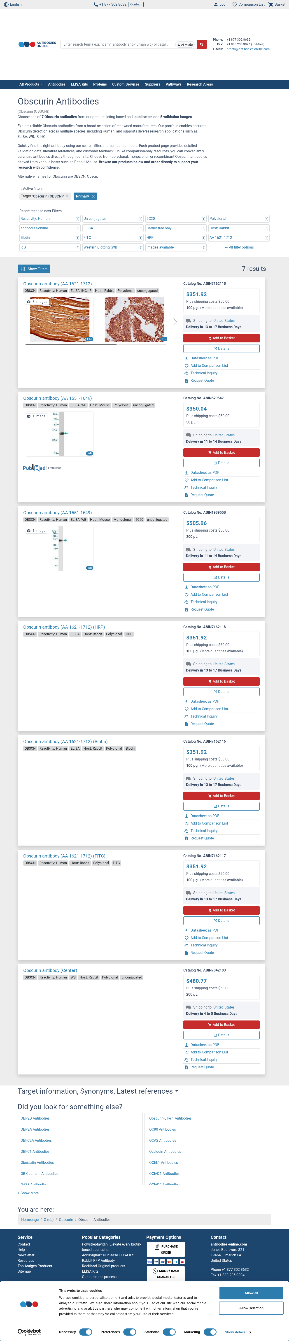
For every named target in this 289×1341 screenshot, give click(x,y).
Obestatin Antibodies (37, 1162)
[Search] (202, 44)
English (16, 4)
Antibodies (56, 84)
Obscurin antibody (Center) (50, 970)
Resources (26, 1260)
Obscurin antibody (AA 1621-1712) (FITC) (64, 856)
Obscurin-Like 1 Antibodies (170, 1118)
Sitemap (24, 1271)
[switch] (129, 1332)
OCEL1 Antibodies (163, 1162)
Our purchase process (99, 1277)
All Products (29, 84)
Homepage (30, 1220)
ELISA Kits (79, 84)
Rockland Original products (103, 1266)
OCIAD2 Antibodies (164, 1185)
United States (224, 320)
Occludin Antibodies (165, 1151)
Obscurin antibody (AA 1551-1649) (57, 398)
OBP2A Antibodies (35, 1129)
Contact (136, 4)
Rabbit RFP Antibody (98, 1260)
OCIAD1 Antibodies (164, 1173)
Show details (235, 1332)
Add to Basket (224, 338)
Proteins (100, 84)
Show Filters (37, 269)
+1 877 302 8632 (112, 4)
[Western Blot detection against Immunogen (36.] (60, 548)
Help (21, 1250)
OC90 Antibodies (162, 1129)
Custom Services (126, 84)
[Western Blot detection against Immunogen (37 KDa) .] (60, 434)
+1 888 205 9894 (231, 1275)
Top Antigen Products (35, 1266)
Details (223, 348)
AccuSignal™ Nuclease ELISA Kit (107, 1255)
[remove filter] (67, 196)
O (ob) (49, 1220)
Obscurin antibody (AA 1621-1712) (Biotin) (65, 741)
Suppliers (152, 84)
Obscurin (66, 1220)
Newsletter (26, 1255)
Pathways (174, 84)
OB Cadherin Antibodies (39, 1173)
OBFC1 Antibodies (35, 1151)
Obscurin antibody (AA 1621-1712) (57, 283)
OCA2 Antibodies (162, 1140)
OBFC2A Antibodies (36, 1140)
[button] (175, 322)
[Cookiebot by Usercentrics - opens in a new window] (29, 1332)
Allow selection (251, 1308)
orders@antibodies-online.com (248, 49)
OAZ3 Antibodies (34, 1185)
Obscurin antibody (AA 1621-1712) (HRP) (64, 627)
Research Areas (200, 84)
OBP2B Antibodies (35, 1118)
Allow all (251, 1293)
